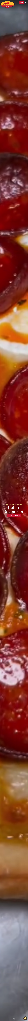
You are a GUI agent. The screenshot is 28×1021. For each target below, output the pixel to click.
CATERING (17, 515)
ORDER (21, 2)
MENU (10, 515)
